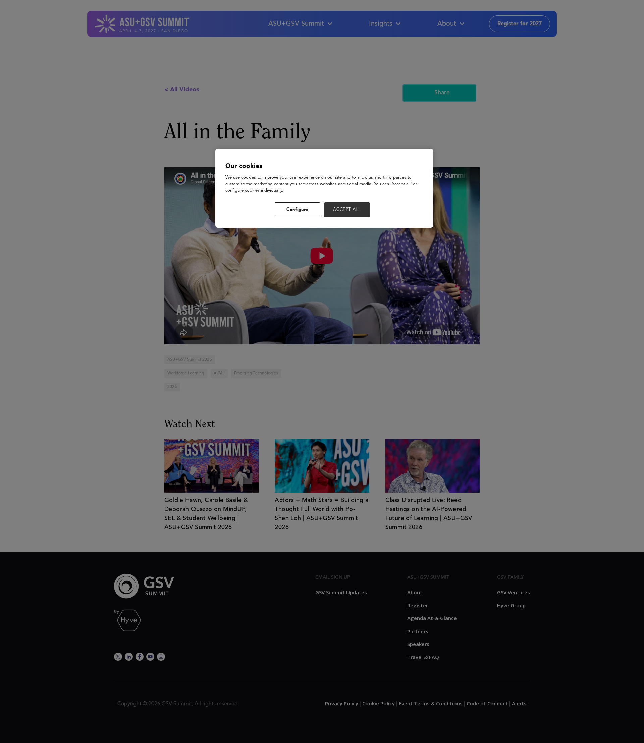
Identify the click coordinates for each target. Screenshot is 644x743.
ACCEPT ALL (347, 209)
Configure (297, 209)
